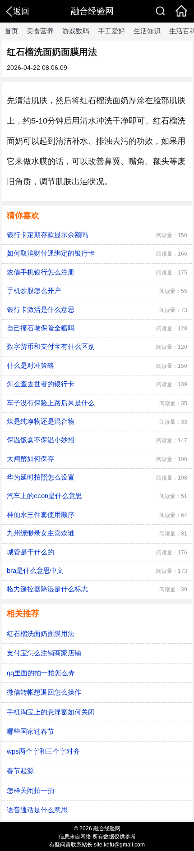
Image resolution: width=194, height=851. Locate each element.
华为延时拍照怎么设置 (40, 477)
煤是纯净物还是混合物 (40, 421)
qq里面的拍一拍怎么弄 (41, 673)
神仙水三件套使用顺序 (40, 514)
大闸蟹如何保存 (30, 458)
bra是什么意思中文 (35, 570)
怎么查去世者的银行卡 (40, 384)
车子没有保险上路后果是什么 (51, 403)
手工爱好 (111, 31)
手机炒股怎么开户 (34, 290)
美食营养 (40, 31)
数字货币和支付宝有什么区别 (51, 346)
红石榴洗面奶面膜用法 (40, 633)
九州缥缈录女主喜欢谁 (40, 533)
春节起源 (20, 770)
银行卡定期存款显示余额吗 (47, 234)
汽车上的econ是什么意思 (44, 495)
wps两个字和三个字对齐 (43, 751)
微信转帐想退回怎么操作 (44, 692)
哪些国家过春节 (30, 731)
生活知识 (147, 31)
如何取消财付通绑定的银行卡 (51, 253)
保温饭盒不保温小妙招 (40, 440)
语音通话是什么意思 (37, 810)
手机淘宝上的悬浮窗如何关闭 (51, 712)
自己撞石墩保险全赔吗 (40, 328)
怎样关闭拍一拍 (30, 790)
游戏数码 (75, 31)
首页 (11, 31)
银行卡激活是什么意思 (40, 309)
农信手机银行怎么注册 (40, 272)
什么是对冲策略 (30, 365)
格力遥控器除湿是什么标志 (47, 589)
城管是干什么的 (30, 552)
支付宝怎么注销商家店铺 (44, 653)
